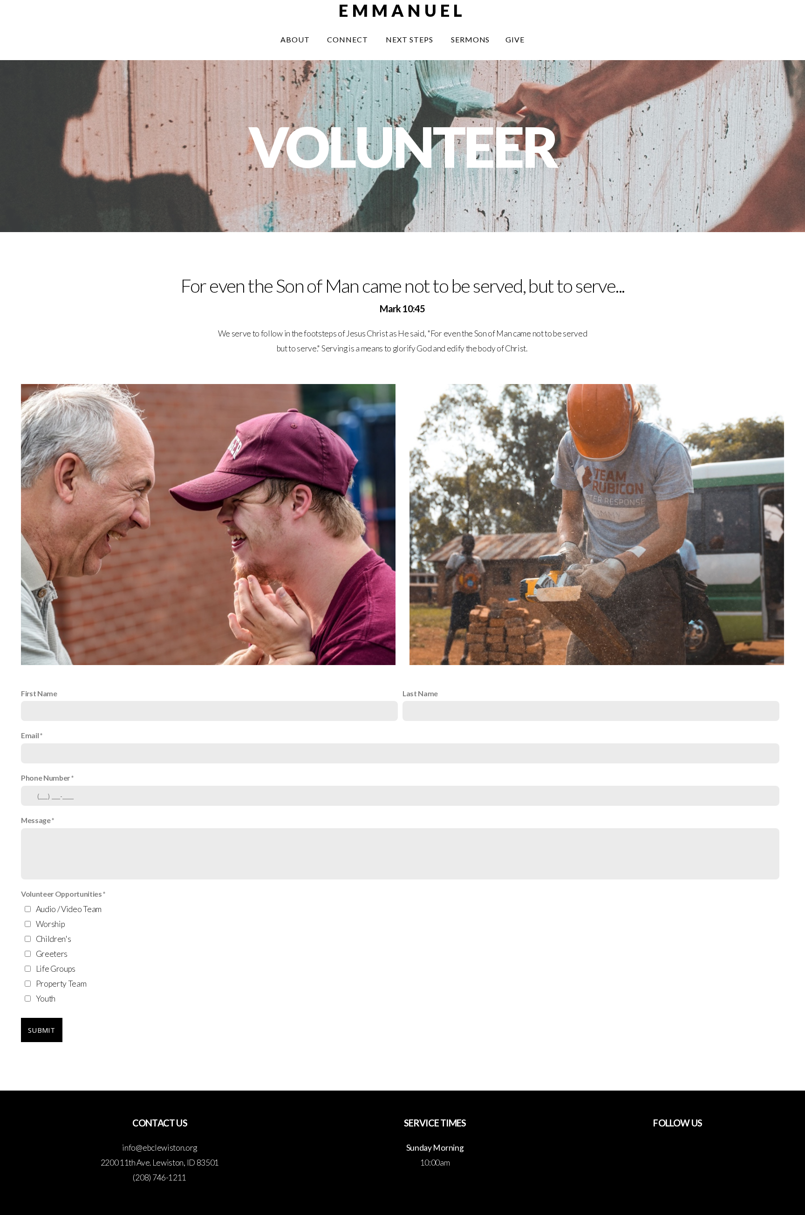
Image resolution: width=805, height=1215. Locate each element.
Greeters (52, 954)
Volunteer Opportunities (61, 893)
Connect (348, 39)
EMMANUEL (402, 10)
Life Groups (55, 969)
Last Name (420, 693)
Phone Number (45, 777)
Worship (50, 924)
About (296, 39)
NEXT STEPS (410, 39)
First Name (39, 693)
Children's (53, 939)
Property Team (61, 983)
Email (30, 735)
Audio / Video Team (69, 909)
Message (36, 820)
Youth (45, 998)
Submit (41, 1030)
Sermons (470, 39)
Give (515, 39)
